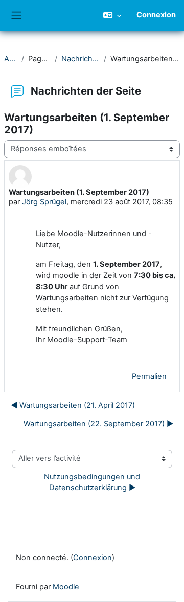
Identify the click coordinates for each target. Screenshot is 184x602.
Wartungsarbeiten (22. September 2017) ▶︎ (98, 423)
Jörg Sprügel (44, 201)
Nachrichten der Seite (80, 58)
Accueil (10, 58)
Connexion (156, 14)
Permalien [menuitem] (149, 376)
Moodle (66, 586)
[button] (112, 15)
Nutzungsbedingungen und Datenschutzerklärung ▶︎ (93, 482)
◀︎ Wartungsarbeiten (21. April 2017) (73, 405)
